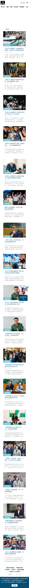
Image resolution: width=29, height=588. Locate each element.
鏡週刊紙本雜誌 (10, 567)
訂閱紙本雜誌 (3, 2)
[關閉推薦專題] (27, 287)
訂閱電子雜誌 (19, 567)
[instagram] (17, 574)
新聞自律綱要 (20, 569)
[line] (9, 574)
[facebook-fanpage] (13, 574)
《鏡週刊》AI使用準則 (14, 571)
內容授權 (7, 569)
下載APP (13, 569)
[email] (20, 574)
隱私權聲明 (24, 582)
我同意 (14, 585)
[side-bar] (27, 2)
